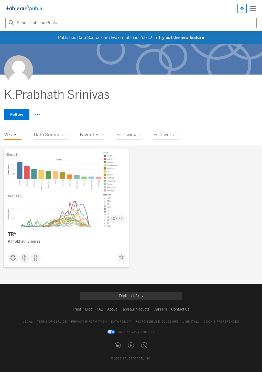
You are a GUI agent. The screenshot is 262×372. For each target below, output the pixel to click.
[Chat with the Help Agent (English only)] (242, 8)
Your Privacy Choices (136, 332)
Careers (160, 309)
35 (120, 219)
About (112, 309)
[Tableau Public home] (24, 8)
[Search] (10, 22)
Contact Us (180, 309)
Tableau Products (135, 309)
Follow (16, 114)
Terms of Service (52, 321)
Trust (77, 309)
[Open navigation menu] (253, 8)
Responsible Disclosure (156, 321)
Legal (28, 321)
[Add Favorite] (121, 258)
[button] (118, 345)
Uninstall (191, 321)
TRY (12, 234)
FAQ (100, 309)
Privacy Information (89, 321)
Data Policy (121, 321)
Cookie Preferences (221, 321)
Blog (89, 309)
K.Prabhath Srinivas (24, 241)
